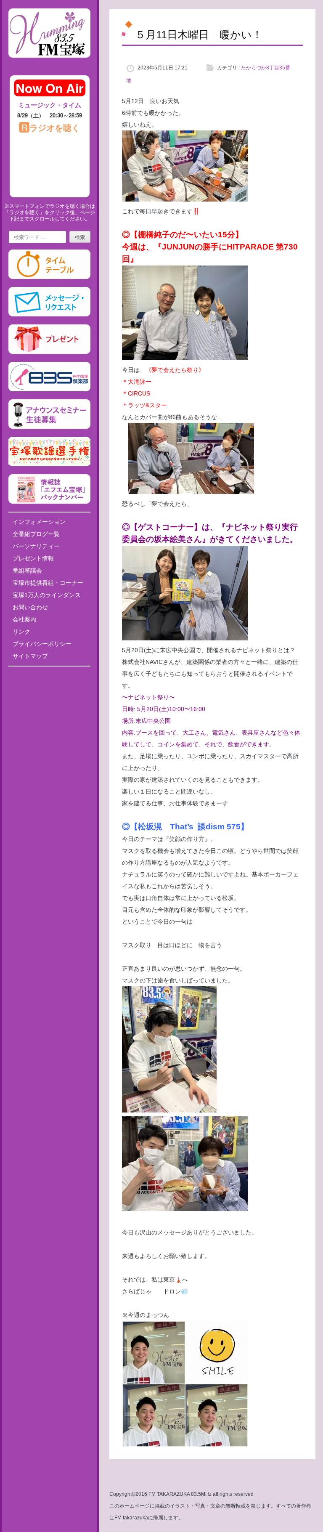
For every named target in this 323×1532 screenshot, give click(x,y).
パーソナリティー (36, 546)
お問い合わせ (30, 607)
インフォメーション (39, 521)
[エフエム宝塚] (49, 64)
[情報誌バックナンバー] (49, 502)
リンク (21, 631)
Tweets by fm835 (49, 676)
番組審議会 (27, 570)
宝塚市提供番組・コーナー (48, 582)
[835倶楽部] (49, 390)
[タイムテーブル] (49, 277)
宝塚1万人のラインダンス (47, 595)
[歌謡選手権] (49, 464)
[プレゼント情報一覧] (49, 352)
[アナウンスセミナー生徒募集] (49, 427)
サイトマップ (30, 656)
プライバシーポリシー (42, 643)
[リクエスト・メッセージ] (49, 315)
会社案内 (24, 619)
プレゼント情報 (33, 558)
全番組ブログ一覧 (36, 534)
